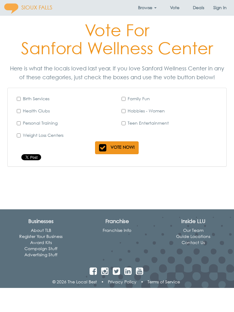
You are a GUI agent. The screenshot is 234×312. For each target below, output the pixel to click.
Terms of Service (163, 281)
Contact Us (193, 242)
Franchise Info (117, 230)
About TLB (41, 230)
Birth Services (36, 98)
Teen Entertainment (148, 123)
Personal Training (40, 123)
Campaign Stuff (40, 248)
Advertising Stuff (40, 254)
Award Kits (41, 242)
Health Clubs (36, 110)
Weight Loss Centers (43, 135)
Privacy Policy (122, 281)
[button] (147, 7)
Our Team (193, 230)
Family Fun (139, 98)
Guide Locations (193, 236)
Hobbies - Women (146, 110)
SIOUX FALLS (36, 7)
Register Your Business (40, 236)
